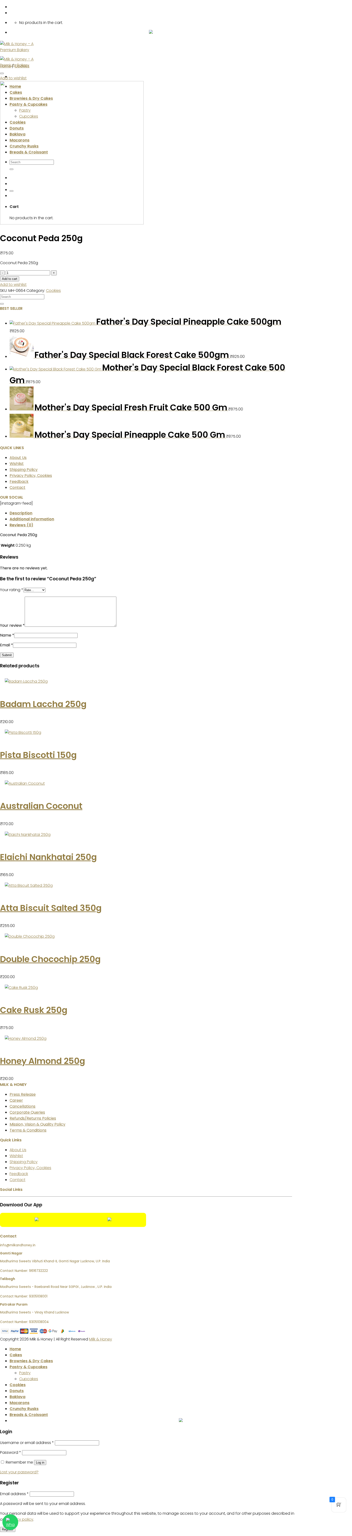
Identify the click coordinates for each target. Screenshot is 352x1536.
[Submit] (2, 304)
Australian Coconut (41, 806)
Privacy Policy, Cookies (31, 475)
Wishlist (17, 463)
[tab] (151, 513)
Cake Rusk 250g (33, 1010)
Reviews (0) (21, 525)
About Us (18, 457)
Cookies (22, 66)
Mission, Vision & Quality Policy (37, 1124)
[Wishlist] (2, 73)
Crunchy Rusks (24, 1408)
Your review (12, 625)
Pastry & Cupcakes (28, 1367)
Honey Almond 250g (42, 1061)
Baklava (17, 1397)
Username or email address (27, 1442)
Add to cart (9, 279)
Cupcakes (28, 1379)
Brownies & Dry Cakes (31, 1361)
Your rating (11, 590)
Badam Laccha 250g (43, 704)
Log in (40, 1462)
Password (10, 1452)
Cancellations (22, 1106)
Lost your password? (19, 1472)
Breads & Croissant (29, 1414)
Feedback (19, 481)
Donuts (17, 1391)
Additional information (32, 519)
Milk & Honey (100, 1339)
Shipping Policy (24, 469)
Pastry (25, 1373)
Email (6, 645)
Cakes (16, 1355)
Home (5, 66)
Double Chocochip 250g (50, 959)
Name (7, 635)
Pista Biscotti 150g (38, 755)
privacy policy (20, 1519)
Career (16, 1100)
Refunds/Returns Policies (33, 1118)
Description (21, 513)
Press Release (23, 1094)
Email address (14, 1494)
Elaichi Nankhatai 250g (48, 857)
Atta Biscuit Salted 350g (51, 908)
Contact (17, 487)
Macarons (19, 1402)
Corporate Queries (27, 1112)
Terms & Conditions (28, 1130)
